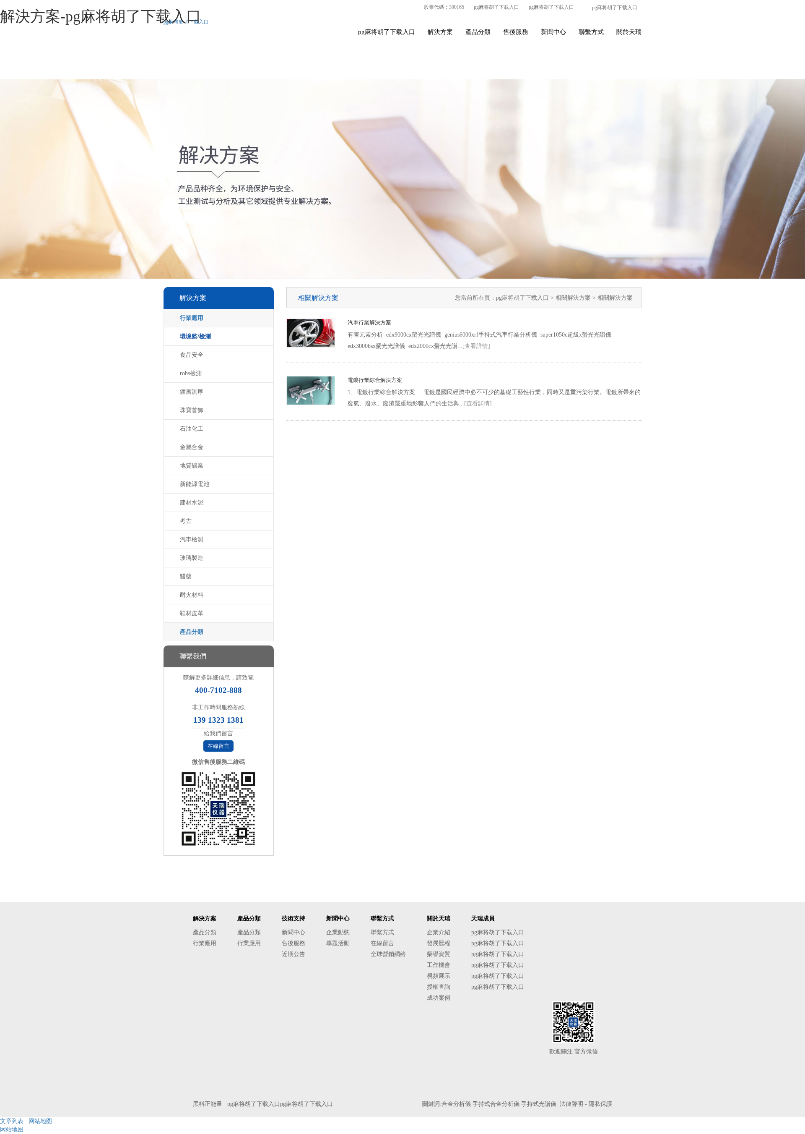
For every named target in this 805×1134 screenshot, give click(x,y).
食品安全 (191, 355)
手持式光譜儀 (538, 1104)
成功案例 (438, 998)
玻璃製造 (191, 558)
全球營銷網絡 (388, 954)
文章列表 (11, 1121)
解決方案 (440, 32)
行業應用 (191, 318)
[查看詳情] (476, 346)
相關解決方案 (574, 298)
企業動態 (338, 932)
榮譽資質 (438, 954)
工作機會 (438, 965)
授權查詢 (438, 987)
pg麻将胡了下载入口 (496, 7)
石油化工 (191, 429)
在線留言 (218, 746)
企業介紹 (438, 932)
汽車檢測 (191, 539)
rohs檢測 (191, 373)
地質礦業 (191, 465)
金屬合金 (191, 447)
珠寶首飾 (191, 410)
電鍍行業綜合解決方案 (375, 380)
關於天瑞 (628, 32)
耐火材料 (191, 595)
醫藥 (186, 576)
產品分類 (478, 32)
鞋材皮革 (191, 613)
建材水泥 (191, 502)
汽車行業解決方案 (369, 322)
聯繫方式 (591, 32)
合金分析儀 (456, 1104)
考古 (186, 521)
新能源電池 (194, 484)
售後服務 (515, 32)
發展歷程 (438, 943)
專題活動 (338, 943)
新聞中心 (553, 32)
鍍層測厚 (191, 392)
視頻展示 (438, 976)
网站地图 (40, 1121)
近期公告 (293, 954)
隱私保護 (600, 1104)
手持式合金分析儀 (496, 1104)
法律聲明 (571, 1104)
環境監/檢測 (195, 336)
